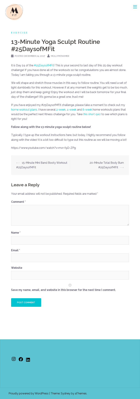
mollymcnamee (60, 56)
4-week (71, 109)
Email (15, 250)
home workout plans (24, 109)
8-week (87, 109)
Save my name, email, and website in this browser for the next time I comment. (63, 290)
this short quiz (92, 114)
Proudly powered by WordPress (28, 393)
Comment (18, 201)
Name (15, 232)
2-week (61, 109)
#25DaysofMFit (44, 65)
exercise (19, 32)
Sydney (65, 393)
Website (16, 267)
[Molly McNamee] (14, 11)
